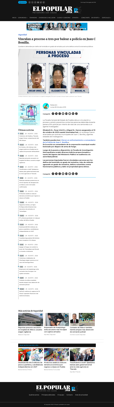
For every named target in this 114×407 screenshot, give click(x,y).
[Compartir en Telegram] (63, 113)
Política (30, 369)
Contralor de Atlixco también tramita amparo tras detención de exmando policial (29, 282)
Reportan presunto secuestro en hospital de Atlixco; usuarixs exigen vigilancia (29, 160)
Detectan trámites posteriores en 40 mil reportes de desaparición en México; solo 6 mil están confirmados (29, 184)
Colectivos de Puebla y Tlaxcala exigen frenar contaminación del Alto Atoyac (29, 138)
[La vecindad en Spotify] (29, 114)
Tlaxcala (78, 371)
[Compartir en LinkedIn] (73, 113)
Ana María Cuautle (74, 334)
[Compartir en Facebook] (53, 113)
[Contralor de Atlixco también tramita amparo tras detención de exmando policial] (82, 319)
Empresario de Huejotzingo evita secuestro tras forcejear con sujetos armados (29, 271)
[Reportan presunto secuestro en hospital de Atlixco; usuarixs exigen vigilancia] (30, 319)
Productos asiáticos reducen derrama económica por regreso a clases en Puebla (29, 196)
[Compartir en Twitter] (56, 113)
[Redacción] (46, 106)
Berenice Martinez (22, 369)
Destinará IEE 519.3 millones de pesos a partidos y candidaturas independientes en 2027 (29, 229)
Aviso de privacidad (81, 395)
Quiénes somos (34, 395)
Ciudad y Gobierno (63, 17)
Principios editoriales (48, 395)
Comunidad (22, 17)
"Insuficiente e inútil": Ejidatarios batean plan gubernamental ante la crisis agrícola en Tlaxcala (29, 171)
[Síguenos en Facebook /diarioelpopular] (29, 2)
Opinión (75, 17)
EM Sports (95, 17)
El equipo (61, 395)
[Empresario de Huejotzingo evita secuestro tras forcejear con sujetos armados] (56, 319)
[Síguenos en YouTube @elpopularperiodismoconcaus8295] (38, 2)
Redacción (53, 105)
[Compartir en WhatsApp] (59, 113)
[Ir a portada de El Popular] (57, 10)
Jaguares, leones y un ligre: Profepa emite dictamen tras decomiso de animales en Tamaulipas (27, 208)
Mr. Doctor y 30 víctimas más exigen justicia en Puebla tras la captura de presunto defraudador (29, 149)
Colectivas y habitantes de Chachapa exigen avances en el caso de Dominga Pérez (28, 260)
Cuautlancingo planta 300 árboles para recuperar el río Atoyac (29, 239)
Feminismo (33, 17)
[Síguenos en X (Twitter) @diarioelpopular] (32, 2)
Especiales (106, 17)
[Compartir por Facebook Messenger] (69, 113)
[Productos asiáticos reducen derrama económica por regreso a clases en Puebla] (56, 354)
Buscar (23, 2)
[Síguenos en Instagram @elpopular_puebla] (35, 2)
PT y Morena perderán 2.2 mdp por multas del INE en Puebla (29, 219)
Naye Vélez (46, 334)
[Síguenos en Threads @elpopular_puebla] (44, 2)
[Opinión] (57, 26)
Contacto (70, 395)
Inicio (14, 17)
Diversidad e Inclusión (47, 17)
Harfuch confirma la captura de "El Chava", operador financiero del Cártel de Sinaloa (29, 293)
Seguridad (22, 35)
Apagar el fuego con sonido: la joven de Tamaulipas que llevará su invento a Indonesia (29, 249)
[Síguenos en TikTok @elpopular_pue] (41, 2)
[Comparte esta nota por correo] (66, 113)
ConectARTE (85, 17)
